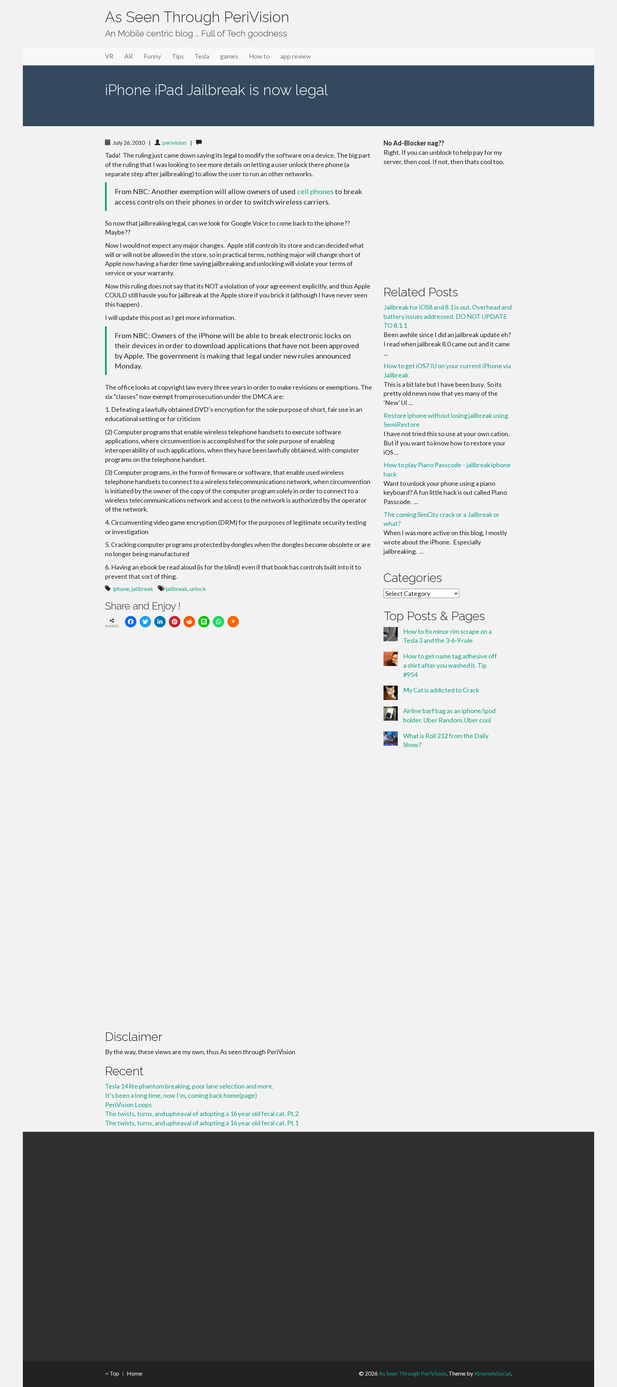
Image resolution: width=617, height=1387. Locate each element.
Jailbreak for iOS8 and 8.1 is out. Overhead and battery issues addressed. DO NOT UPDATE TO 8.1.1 (447, 316)
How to (259, 56)
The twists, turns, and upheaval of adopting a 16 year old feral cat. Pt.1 (202, 1123)
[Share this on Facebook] (130, 621)
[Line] (204, 621)
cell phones (315, 191)
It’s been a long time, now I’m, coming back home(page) (181, 1095)
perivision (174, 142)
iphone (121, 588)
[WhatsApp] (218, 621)
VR (109, 56)
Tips (178, 56)
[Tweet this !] (145, 621)
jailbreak (142, 588)
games (229, 56)
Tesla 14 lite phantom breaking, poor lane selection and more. (189, 1086)
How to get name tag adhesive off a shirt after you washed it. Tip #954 (450, 665)
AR (128, 56)
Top (114, 1373)
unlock (198, 588)
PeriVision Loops (128, 1105)
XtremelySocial (492, 1373)
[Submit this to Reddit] (189, 621)
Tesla (202, 56)
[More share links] (233, 621)
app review (295, 56)
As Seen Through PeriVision (197, 17)
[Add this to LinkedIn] (160, 621)
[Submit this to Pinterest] (174, 621)
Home (134, 1373)
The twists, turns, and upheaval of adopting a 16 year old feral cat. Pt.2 (202, 1113)
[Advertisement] (447, 224)
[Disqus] (239, 732)
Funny (152, 56)
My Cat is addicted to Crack (441, 690)
